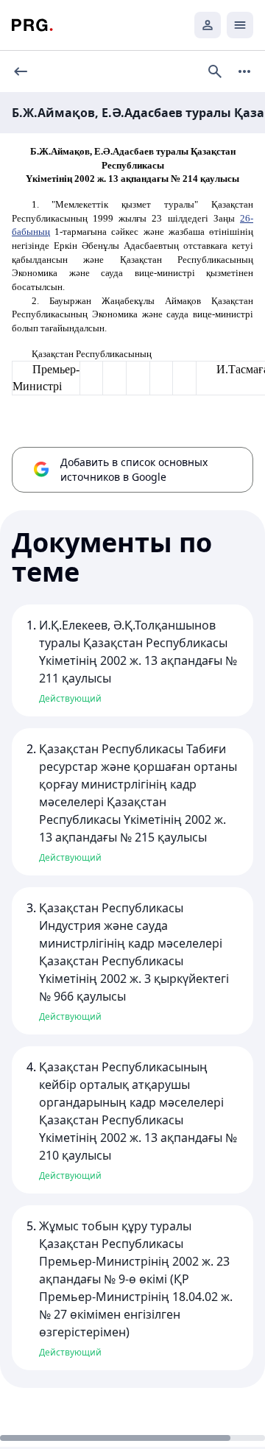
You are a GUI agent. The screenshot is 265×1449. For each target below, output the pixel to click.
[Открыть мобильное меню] (240, 25)
